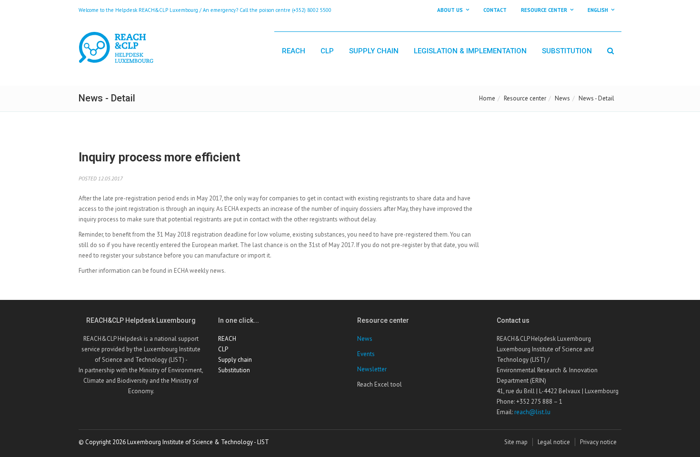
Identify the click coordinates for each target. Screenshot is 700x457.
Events (366, 354)
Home (487, 98)
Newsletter (372, 369)
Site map (516, 442)
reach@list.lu (532, 412)
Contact (495, 10)
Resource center (525, 98)
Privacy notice (598, 442)
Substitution (567, 51)
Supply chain (374, 51)
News (562, 98)
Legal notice (554, 442)
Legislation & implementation (470, 51)
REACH (293, 51)
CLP (327, 51)
